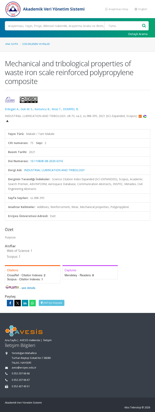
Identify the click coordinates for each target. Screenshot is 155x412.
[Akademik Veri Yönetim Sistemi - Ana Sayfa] (13, 9)
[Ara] (144, 25)
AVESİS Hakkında (30, 340)
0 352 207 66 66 (21, 373)
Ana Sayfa (11, 44)
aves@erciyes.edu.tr (24, 367)
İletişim (47, 340)
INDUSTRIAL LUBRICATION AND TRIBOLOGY (54, 170)
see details (28, 288)
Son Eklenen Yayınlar (36, 44)
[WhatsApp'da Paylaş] (32, 303)
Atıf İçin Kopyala (52, 302)
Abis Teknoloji (132, 407)
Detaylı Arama (138, 34)
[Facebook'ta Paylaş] (10, 303)
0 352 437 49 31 (21, 386)
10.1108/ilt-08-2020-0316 (46, 161)
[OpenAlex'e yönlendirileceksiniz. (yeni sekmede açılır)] (7, 121)
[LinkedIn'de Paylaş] (25, 303)
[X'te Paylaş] (17, 303)
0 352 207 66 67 (21, 380)
